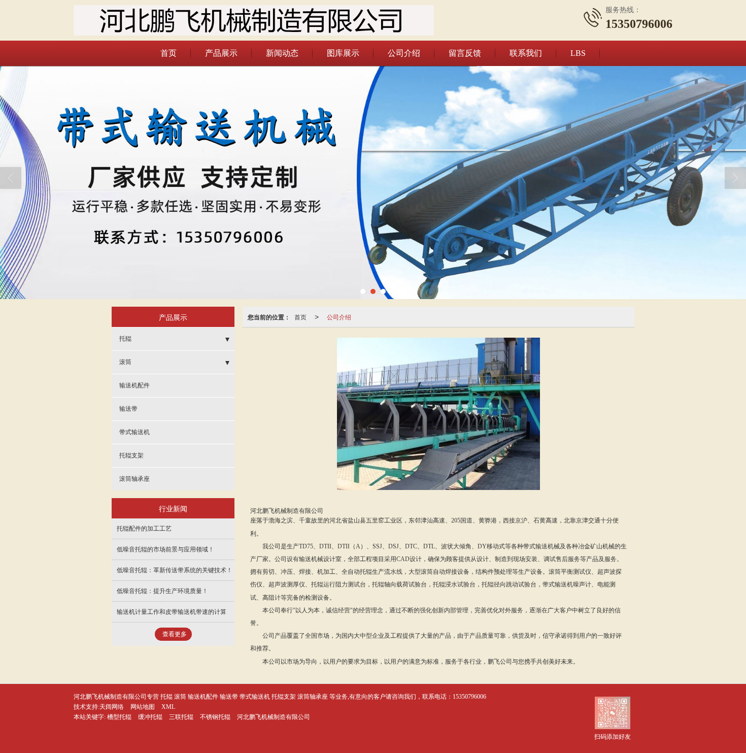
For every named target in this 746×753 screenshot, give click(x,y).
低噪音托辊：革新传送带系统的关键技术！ (174, 570)
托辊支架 (131, 455)
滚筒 (125, 362)
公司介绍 (404, 53)
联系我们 (526, 53)
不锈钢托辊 (215, 717)
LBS (578, 53)
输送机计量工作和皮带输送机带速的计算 (171, 611)
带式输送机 (134, 432)
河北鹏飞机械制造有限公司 (273, 717)
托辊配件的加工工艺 (144, 528)
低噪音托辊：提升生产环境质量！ (162, 591)
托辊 (125, 338)
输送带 (128, 408)
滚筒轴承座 (134, 478)
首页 (168, 53)
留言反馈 (465, 53)
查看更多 (174, 634)
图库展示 (343, 53)
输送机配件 (134, 385)
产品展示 (221, 53)
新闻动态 (282, 53)
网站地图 (142, 706)
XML (168, 706)
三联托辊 (181, 717)
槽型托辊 (119, 717)
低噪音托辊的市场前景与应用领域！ (165, 549)
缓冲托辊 (150, 717)
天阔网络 (111, 706)
